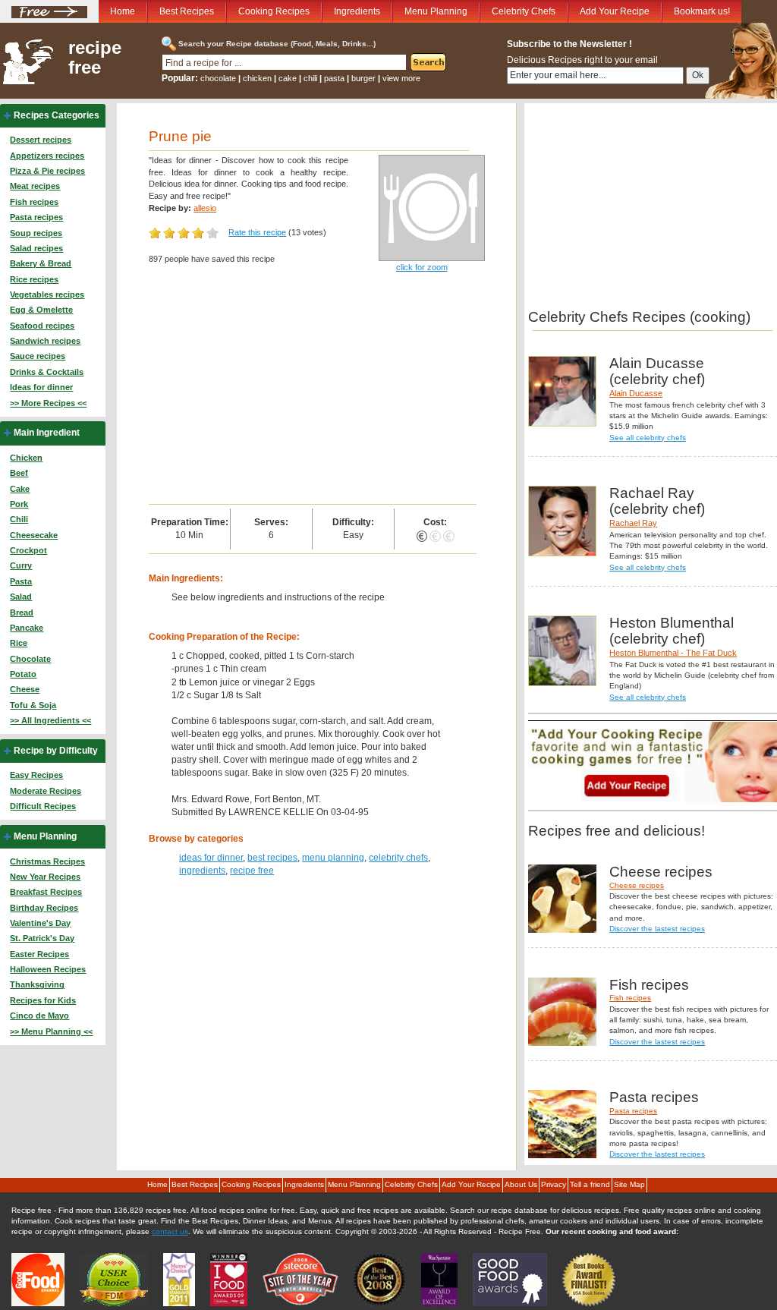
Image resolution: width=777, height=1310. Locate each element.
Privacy (553, 1184)
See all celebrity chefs (647, 437)
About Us (521, 1184)
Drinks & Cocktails (46, 371)
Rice (18, 642)
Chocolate (30, 658)
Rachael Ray (633, 522)
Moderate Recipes (45, 790)
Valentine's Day (40, 922)
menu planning (333, 857)
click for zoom (422, 267)
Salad (21, 596)
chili (310, 78)
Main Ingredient (47, 432)
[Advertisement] (312, 390)
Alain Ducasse (635, 393)
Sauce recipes (37, 356)
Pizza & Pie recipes (47, 170)
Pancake (26, 627)
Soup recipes (36, 233)
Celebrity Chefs (523, 11)
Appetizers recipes (47, 155)
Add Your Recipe (615, 11)
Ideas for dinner (41, 387)
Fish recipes (34, 201)
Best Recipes (186, 11)
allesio (204, 208)
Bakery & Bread (40, 263)
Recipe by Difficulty (56, 750)
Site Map (629, 1184)
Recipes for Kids (43, 1000)
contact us (170, 1231)
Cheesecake (34, 535)
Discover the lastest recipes (657, 928)
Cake (20, 488)
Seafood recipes (42, 325)
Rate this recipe (257, 232)
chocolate (218, 78)
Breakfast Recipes (46, 891)
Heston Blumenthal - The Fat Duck (673, 652)
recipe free (94, 57)
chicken (257, 78)
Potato (23, 674)
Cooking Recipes (274, 11)
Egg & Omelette (41, 309)
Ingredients (357, 11)
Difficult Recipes (43, 806)
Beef (19, 472)
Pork (19, 504)
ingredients (202, 870)
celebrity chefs (398, 857)
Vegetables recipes (47, 294)
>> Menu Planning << (51, 1031)
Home (122, 11)
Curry (21, 565)
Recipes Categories (56, 115)
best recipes (272, 857)
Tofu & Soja (33, 705)
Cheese (24, 689)
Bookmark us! (702, 11)
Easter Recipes (39, 954)
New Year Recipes (45, 876)
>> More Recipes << (48, 403)
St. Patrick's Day (42, 938)
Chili (19, 519)
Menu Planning (435, 11)
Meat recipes (35, 186)
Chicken (26, 457)
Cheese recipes (636, 885)
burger (363, 78)
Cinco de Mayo (39, 1015)
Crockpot (28, 550)
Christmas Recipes (47, 861)
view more (401, 78)
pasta (334, 78)
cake (287, 78)
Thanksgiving (37, 984)
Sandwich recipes (45, 340)
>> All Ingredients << (50, 720)
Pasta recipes (36, 217)
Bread (21, 612)
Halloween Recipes (48, 969)
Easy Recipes (36, 774)
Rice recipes (34, 279)
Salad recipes (36, 248)
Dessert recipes (40, 139)
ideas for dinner (211, 857)
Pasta (21, 581)
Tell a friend (590, 1184)
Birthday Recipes (44, 907)
